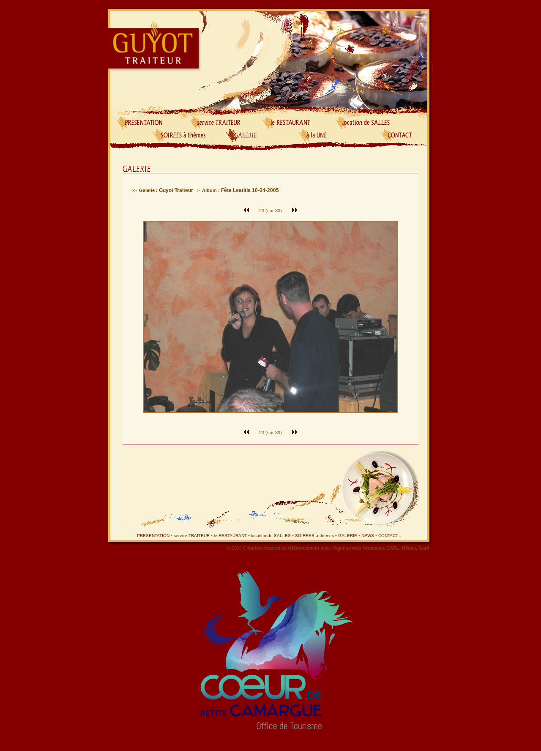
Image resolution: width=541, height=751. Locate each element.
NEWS (367, 535)
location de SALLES (271, 535)
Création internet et (265, 548)
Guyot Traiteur (176, 190)
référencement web (309, 548)
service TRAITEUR (192, 535)
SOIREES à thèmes (314, 535)
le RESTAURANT (230, 535)
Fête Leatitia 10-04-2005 (250, 190)
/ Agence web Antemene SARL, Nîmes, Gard (380, 548)
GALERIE (347, 535)
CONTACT (388, 535)
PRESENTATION (153, 535)
